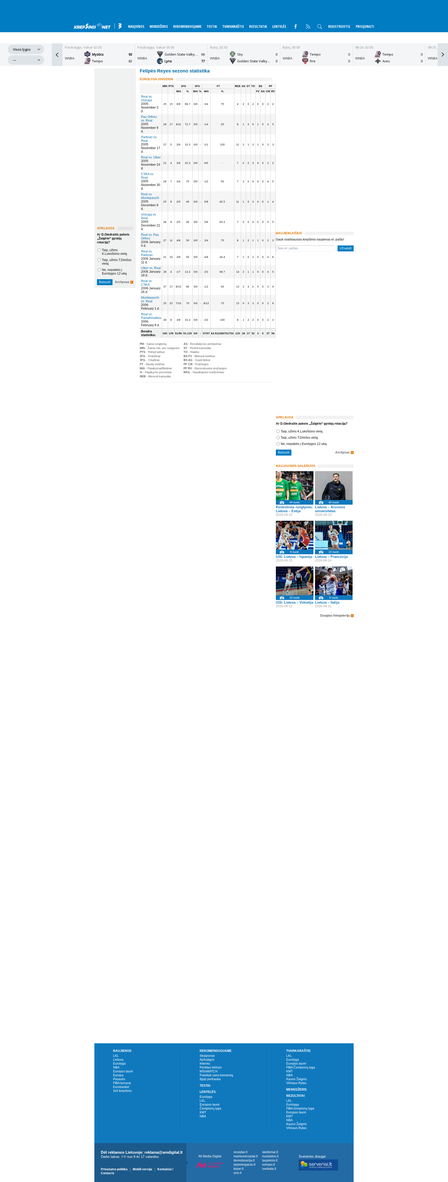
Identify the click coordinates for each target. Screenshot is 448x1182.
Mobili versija (142, 1169)
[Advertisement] (204, 424)
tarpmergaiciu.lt (244, 1164)
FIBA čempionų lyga (300, 1108)
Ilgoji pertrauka (210, 1079)
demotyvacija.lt (244, 1160)
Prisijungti (365, 26)
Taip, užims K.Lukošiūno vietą (114, 252)
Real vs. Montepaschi (150, 196)
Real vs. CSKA (146, 282)
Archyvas (122, 282)
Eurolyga (119, 1063)
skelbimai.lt (270, 1152)
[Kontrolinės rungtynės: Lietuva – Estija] (294, 485)
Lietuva (118, 1059)
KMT (203, 1112)
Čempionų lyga (210, 1108)
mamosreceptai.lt (246, 1156)
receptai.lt (240, 1152)
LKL (116, 1056)
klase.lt (238, 1169)
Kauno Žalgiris (296, 1079)
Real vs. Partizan (147, 253)
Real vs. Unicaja (146, 98)
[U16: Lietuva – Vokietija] (294, 580)
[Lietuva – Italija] (334, 580)
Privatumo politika (114, 1169)
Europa (118, 1075)
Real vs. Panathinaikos (151, 316)
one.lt (237, 1173)
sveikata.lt (269, 1169)
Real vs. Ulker (151, 157)
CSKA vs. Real (147, 175)
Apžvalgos (207, 1059)
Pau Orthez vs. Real (149, 118)
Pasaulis (119, 1079)
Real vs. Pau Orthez (150, 236)
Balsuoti (104, 282)
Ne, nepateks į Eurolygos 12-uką (114, 271)
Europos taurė (123, 1071)
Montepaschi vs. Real (150, 299)
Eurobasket (121, 1087)
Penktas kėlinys (211, 1067)
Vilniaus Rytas (296, 1083)
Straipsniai (207, 1056)
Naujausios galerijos (295, 466)
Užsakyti (346, 248)
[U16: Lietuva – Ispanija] (294, 535)
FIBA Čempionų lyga (300, 1067)
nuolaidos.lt (270, 1156)
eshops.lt (268, 1164)
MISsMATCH (209, 1071)
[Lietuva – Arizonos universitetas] (334, 485)
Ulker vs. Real (151, 268)
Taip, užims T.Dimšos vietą (299, 437)
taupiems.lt (269, 1160)
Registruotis (339, 26)
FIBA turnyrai (122, 1083)
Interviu (205, 1063)
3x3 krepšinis (122, 1091)
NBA (116, 1067)
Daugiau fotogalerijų (335, 615)
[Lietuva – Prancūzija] (334, 535)
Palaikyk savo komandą (216, 1075)
